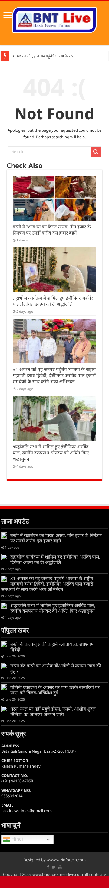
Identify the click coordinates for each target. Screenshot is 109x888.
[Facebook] (48, 867)
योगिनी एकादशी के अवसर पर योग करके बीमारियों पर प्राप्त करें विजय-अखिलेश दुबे (55, 690)
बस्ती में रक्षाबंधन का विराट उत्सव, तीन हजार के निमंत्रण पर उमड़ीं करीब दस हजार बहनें (52, 230)
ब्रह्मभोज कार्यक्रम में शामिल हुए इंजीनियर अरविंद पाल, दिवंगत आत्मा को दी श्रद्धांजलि (53, 301)
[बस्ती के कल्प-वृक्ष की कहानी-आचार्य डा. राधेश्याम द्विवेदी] (4, 644)
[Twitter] (53, 867)
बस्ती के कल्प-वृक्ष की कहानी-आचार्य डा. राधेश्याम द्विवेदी (52, 647)
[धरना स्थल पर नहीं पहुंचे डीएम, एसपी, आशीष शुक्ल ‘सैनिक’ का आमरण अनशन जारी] (4, 709)
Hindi (16, 839)
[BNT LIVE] (54, 19)
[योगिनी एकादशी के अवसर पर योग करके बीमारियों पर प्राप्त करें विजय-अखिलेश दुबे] (4, 687)
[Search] (96, 152)
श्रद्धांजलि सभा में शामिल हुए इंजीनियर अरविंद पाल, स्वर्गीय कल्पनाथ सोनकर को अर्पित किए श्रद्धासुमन (51, 453)
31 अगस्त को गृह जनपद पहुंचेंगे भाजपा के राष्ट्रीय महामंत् (50, 56)
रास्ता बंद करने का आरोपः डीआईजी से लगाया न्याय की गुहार (55, 668)
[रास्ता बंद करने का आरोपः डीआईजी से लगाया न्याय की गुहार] (4, 666)
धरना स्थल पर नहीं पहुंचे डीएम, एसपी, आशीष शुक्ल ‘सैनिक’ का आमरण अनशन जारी (53, 711)
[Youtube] (60, 867)
